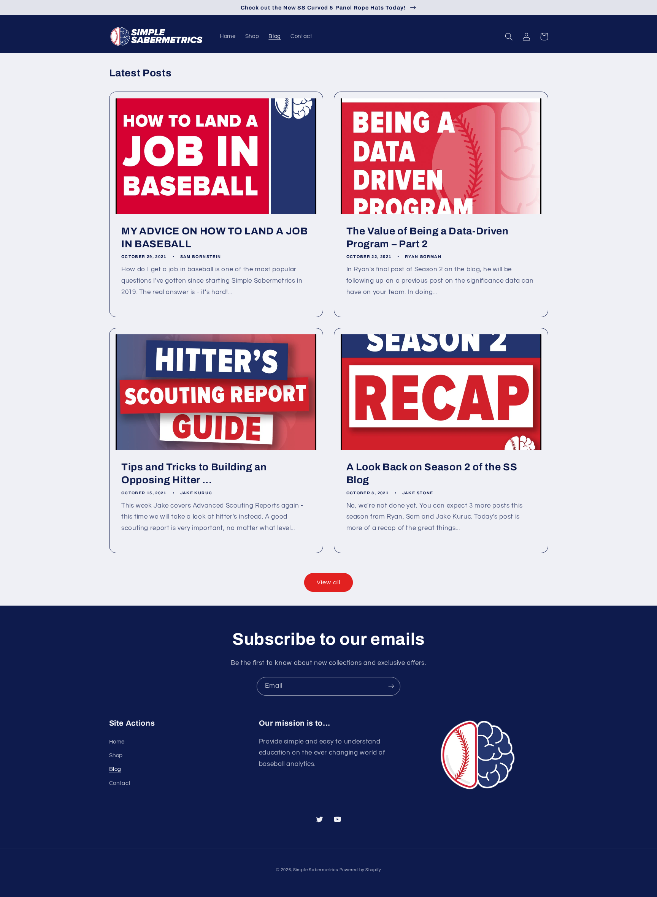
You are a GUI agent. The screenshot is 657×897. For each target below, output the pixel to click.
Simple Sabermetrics (315, 870)
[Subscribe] (391, 686)
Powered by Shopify (360, 870)
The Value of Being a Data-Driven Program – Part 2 (427, 238)
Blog (115, 769)
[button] (509, 36)
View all (328, 582)
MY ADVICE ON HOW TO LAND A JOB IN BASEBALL (214, 238)
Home (117, 742)
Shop (116, 755)
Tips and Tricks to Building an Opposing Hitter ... (194, 474)
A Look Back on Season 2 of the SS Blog (431, 474)
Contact (120, 783)
